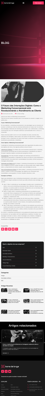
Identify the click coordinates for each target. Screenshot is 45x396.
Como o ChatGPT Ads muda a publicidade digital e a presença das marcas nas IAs (36, 290)
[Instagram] (6, 371)
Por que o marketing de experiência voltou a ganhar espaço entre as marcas (14, 301)
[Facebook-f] (2, 371)
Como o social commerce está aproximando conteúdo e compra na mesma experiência (36, 301)
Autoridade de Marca (6, 278)
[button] (23, 3)
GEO (2, 280)
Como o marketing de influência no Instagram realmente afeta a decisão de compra (14, 291)
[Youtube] (9, 371)
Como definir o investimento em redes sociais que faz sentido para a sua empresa (14, 312)
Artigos (3, 275)
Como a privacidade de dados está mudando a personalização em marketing (36, 312)
